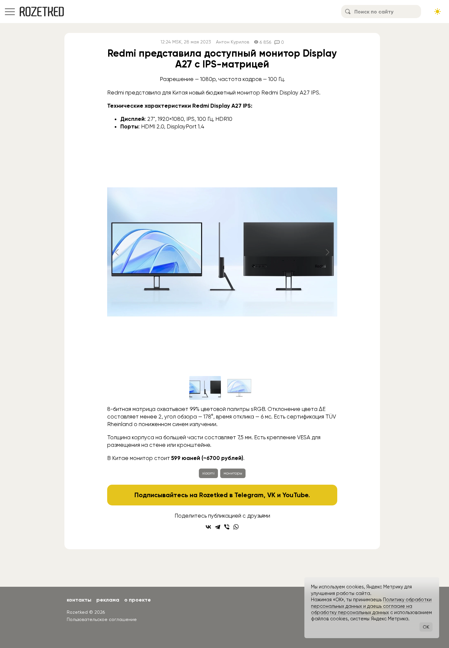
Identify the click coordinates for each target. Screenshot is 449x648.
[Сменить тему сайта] (437, 11)
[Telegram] (218, 527)
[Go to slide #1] (205, 388)
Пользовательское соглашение (102, 619)
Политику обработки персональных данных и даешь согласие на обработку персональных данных (371, 606)
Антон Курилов (232, 42)
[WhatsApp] (236, 527)
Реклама (107, 600)
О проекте (137, 600)
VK (271, 495)
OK (426, 627)
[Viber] (227, 527)
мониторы (233, 473)
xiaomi (208, 473)
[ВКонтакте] (208, 527)
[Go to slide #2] (239, 388)
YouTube (295, 495)
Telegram (249, 495)
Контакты (79, 600)
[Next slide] (327, 252)
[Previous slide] (117, 252)
